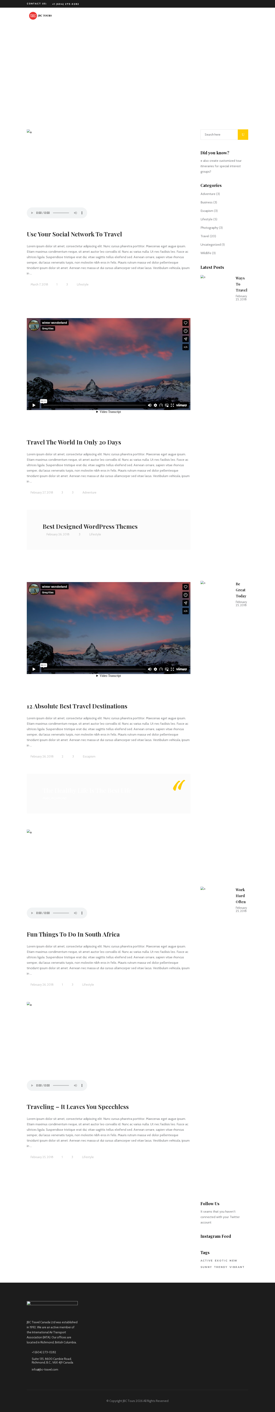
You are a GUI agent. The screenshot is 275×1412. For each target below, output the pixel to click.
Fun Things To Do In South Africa (73, 934)
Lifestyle (83, 284)
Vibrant (237, 1267)
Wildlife (206, 253)
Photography (209, 228)
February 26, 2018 (57, 534)
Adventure (89, 492)
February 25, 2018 (41, 1157)
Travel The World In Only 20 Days (74, 442)
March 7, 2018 (39, 284)
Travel (205, 236)
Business (207, 202)
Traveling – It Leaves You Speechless (78, 1107)
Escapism (89, 756)
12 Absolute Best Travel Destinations (77, 706)
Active (207, 1260)
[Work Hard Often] (216, 1037)
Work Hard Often (241, 895)
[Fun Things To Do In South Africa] (108, 875)
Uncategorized (211, 244)
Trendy (221, 1267)
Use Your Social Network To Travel (74, 234)
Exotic (221, 1260)
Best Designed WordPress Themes (90, 526)
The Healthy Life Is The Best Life (87, 790)
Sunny (206, 1267)
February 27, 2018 (41, 492)
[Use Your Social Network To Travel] (108, 174)
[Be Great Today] (216, 732)
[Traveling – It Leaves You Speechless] (108, 1047)
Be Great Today (241, 589)
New (233, 1260)
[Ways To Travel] (216, 426)
